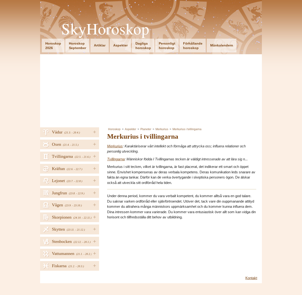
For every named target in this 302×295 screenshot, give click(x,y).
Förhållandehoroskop (192, 46)
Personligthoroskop (167, 46)
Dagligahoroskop (143, 46)
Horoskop (114, 129)
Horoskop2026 (53, 46)
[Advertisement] (151, 90)
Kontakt (251, 278)
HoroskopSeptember (77, 46)
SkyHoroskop (105, 28)
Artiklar (99, 45)
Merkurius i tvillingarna (186, 129)
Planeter (145, 129)
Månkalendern (221, 45)
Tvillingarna (116, 159)
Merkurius (161, 129)
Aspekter (120, 45)
